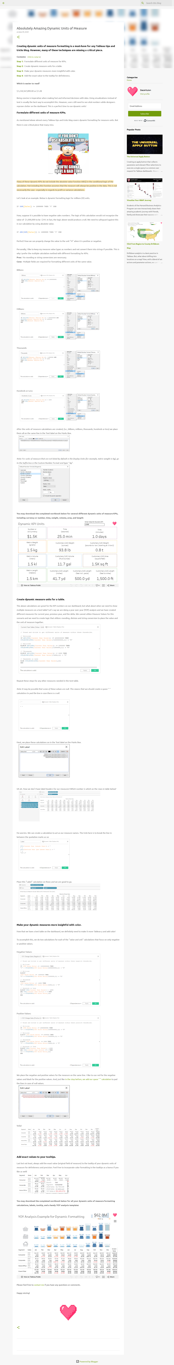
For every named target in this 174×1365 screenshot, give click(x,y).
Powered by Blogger (88, 1361)
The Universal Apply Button (138, 156)
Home (129, 80)
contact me (39, 1284)
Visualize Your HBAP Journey (139, 200)
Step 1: (20, 61)
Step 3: (20, 71)
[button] (18, 37)
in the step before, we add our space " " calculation (88, 1079)
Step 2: (20, 66)
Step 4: (20, 75)
